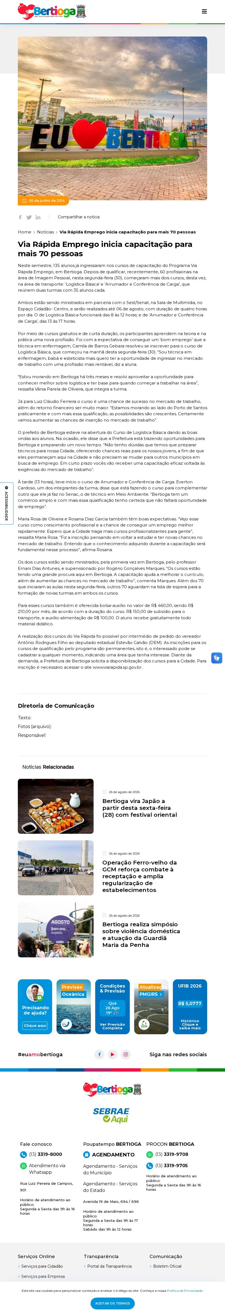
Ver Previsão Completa (112, 1026)
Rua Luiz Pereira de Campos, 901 (47, 1198)
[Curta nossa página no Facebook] (99, 1055)
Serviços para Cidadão (42, 1266)
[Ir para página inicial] (52, 11)
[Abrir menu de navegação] (204, 12)
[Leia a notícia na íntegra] (112, 806)
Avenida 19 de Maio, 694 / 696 (111, 1215)
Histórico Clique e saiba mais (190, 1024)
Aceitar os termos (112, 1303)
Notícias (45, 232)
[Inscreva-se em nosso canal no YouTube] (112, 1055)
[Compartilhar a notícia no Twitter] (29, 217)
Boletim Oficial (167, 1266)
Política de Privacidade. (185, 1291)
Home (24, 232)
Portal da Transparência (109, 1266)
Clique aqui (35, 1026)
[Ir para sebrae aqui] (112, 1116)
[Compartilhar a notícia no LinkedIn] (38, 217)
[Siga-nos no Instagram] (126, 1055)
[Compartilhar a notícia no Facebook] (20, 217)
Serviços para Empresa (43, 1276)
